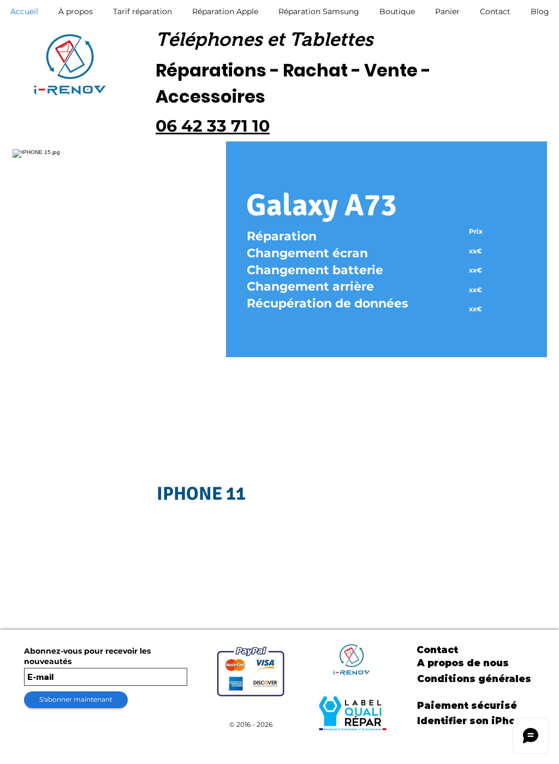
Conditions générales (474, 678)
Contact (437, 649)
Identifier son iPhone (472, 720)
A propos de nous (463, 663)
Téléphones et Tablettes (264, 39)
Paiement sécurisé (467, 705)
